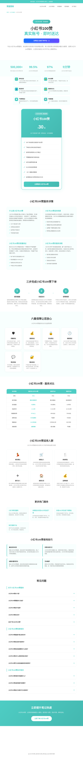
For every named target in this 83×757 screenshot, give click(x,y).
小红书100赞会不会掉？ (14, 607)
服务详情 (45, 736)
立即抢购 (50, 1)
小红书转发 (51, 6)
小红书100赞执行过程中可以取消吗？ (18, 690)
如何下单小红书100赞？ (14, 622)
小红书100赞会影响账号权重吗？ (17, 683)
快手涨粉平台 (27, 741)
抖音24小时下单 (28, 736)
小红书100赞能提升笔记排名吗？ (17, 634)
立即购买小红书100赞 (41, 184)
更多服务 (67, 6)
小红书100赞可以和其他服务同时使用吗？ (19, 663)
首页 (8, 12)
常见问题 (45, 731)
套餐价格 (45, 733)
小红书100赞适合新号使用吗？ (16, 642)
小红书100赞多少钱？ (14, 593)
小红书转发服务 (28, 733)
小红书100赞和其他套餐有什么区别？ (18, 649)
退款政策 (45, 741)
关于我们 (74, 6)
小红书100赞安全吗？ (14, 615)
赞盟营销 (10, 6)
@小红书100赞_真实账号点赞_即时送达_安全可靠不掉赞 (41, 753)
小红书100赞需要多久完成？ (16, 600)
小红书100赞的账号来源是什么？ (17, 676)
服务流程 (45, 738)
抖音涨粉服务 (27, 738)
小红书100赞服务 (28, 731)
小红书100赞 (43, 6)
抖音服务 (59, 6)
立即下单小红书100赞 (41, 718)
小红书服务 (12, 12)
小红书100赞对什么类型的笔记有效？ (18, 656)
